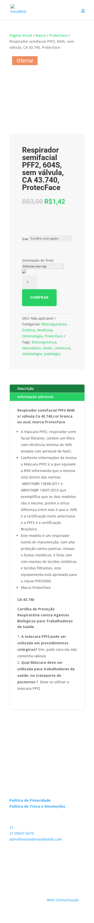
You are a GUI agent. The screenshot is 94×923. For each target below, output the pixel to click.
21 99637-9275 (22, 833)
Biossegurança (54, 324)
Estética (28, 330)
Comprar (39, 297)
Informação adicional (35, 396)
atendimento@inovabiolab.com (36, 839)
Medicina (45, 330)
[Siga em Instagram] (14, 869)
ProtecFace (58, 35)
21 (12, 827)
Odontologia (32, 336)
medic (48, 348)
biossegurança (44, 342)
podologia (52, 353)
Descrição (25, 388)
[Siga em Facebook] (24, 869)
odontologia (32, 353)
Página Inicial (21, 35)
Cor (25, 238)
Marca (40, 35)
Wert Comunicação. (63, 900)
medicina (62, 348)
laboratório (31, 348)
